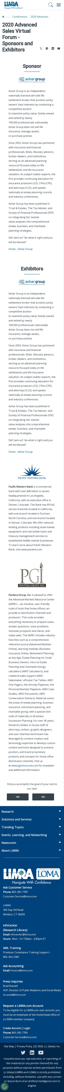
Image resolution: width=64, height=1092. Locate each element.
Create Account (12, 1028)
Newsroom (9, 843)
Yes (18, 796)
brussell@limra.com (14, 994)
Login (26, 1028)
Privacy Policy (24, 1046)
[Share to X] (41, 49)
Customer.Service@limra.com (20, 896)
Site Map (9, 1046)
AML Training (12, 948)
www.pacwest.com (31, 549)
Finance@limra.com (21, 970)
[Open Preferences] (4, 1086)
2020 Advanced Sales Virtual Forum (41, 16)
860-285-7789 (20, 892)
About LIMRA (10, 850)
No (43, 796)
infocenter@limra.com (23, 934)
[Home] (3, 17)
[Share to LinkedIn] (53, 49)
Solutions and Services (17, 819)
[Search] (51, 5)
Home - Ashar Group (21, 249)
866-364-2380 (11, 957)
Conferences (19, 16)
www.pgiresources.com (24, 765)
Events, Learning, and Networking (24, 835)
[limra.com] (13, 5)
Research (8, 811)
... (8, 16)
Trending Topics (13, 827)
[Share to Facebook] (47, 49)
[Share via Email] (59, 49)
